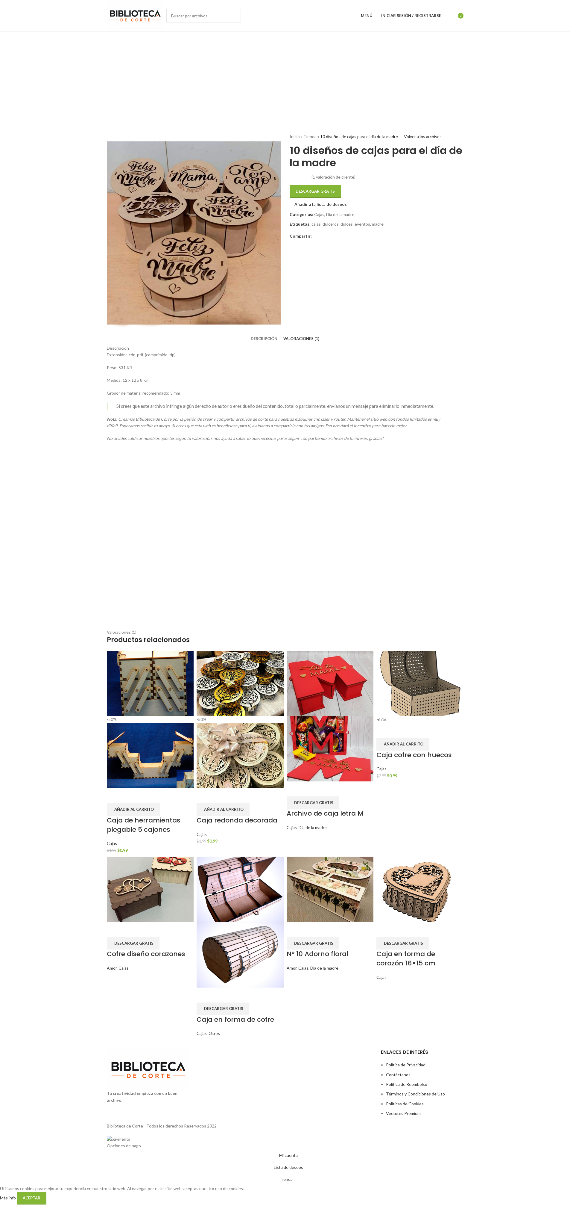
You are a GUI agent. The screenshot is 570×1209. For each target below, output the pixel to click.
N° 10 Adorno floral (317, 954)
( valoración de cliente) (333, 176)
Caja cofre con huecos (414, 755)
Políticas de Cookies (405, 1103)
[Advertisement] (285, 76)
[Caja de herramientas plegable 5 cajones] (150, 683)
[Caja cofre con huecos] (419, 683)
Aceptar (31, 1198)
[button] (133, 809)
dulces (347, 224)
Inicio (295, 136)
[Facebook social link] (315, 236)
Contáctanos (398, 1074)
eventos (362, 224)
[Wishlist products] (449, 16)
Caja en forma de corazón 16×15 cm (405, 958)
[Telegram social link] (329, 236)
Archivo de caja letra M (325, 813)
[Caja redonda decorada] (240, 683)
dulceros (331, 224)
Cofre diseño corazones (146, 954)
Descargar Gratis (315, 191)
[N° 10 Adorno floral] (330, 888)
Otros (214, 1033)
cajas (316, 224)
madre (378, 224)
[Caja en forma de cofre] (240, 888)
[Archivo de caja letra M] (330, 683)
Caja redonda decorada (237, 820)
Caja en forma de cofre (235, 1019)
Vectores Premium (403, 1113)
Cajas (319, 214)
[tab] (264, 338)
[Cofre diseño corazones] (150, 888)
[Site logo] (135, 15)
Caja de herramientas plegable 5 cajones (143, 825)
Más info (8, 1197)
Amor (112, 967)
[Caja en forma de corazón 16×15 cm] (419, 888)
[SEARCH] (234, 15)
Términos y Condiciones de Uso (415, 1093)
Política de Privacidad (405, 1064)
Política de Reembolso (406, 1084)
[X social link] (322, 236)
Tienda (310, 136)
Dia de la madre (340, 214)
